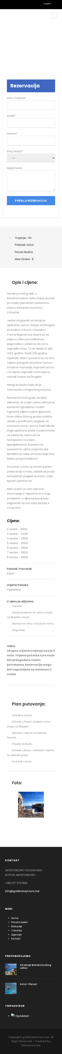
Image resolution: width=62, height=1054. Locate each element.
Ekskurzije (16, 926)
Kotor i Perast (28, 984)
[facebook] (12, 3)
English (46, 3)
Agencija (16, 934)
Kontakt (15, 938)
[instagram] (29, 3)
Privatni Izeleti (19, 922)
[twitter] (23, 3)
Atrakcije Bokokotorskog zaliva (35, 966)
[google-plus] (18, 3)
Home (14, 918)
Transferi (16, 930)
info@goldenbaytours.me (22, 891)
